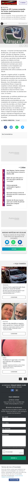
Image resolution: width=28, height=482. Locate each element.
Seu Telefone (6, 428)
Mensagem (5, 434)
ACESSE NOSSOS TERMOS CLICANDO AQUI (12, 476)
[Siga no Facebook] (12, 390)
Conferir (14, 297)
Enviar (13, 458)
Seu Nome (5, 417)
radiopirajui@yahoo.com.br (16, 403)
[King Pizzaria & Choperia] (14, 153)
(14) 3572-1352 (11, 402)
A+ (25, 45)
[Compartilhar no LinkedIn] (22, 127)
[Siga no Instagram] (16, 390)
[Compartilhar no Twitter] (11, 127)
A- (21, 45)
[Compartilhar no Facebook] (5, 127)
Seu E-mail (5, 423)
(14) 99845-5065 (20, 402)
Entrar (14, 249)
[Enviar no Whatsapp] (17, 127)
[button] (25, 379)
